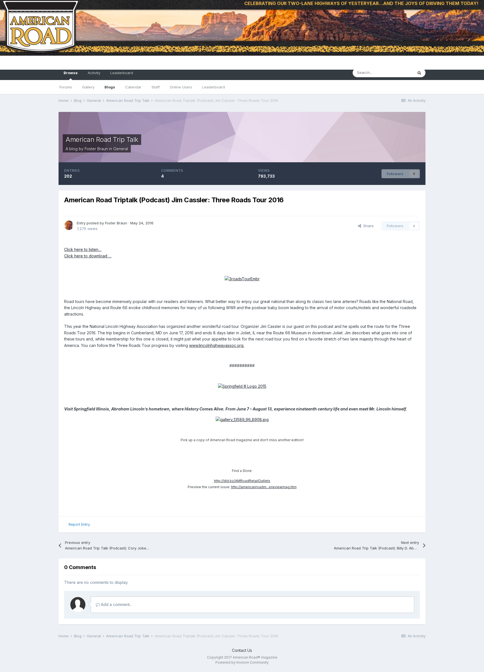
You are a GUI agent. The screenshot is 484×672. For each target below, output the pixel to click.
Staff (156, 87)
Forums (65, 87)
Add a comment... (116, 604)
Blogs (109, 87)
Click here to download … (87, 255)
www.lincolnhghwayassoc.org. (216, 345)
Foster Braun (96, 148)
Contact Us (242, 650)
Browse (71, 73)
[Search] (419, 72)
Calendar (133, 87)
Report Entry (79, 524)
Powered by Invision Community (242, 662)
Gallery (88, 87)
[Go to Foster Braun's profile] (69, 225)
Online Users (181, 87)
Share (367, 226)
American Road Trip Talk (102, 139)
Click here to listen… (82, 249)
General (120, 148)
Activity (94, 73)
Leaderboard (213, 87)
